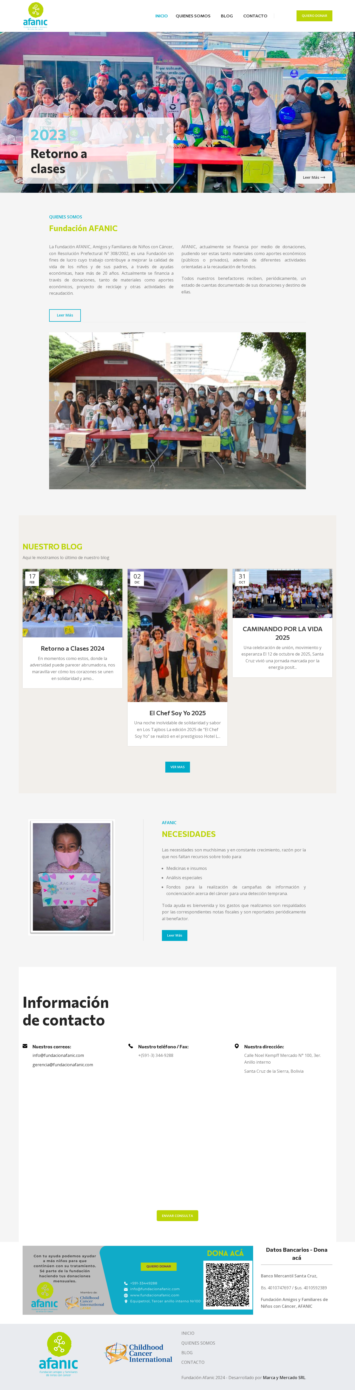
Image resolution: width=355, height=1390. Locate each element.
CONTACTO (193, 1362)
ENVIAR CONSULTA (177, 1215)
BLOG (187, 1352)
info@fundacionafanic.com (58, 1055)
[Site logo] (35, 15)
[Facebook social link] (281, 16)
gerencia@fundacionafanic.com (62, 1065)
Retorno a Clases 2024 (72, 648)
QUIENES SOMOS (198, 1343)
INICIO (187, 1333)
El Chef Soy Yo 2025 (177, 713)
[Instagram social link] (288, 16)
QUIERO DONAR (314, 15)
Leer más (311, 177)
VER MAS (177, 767)
